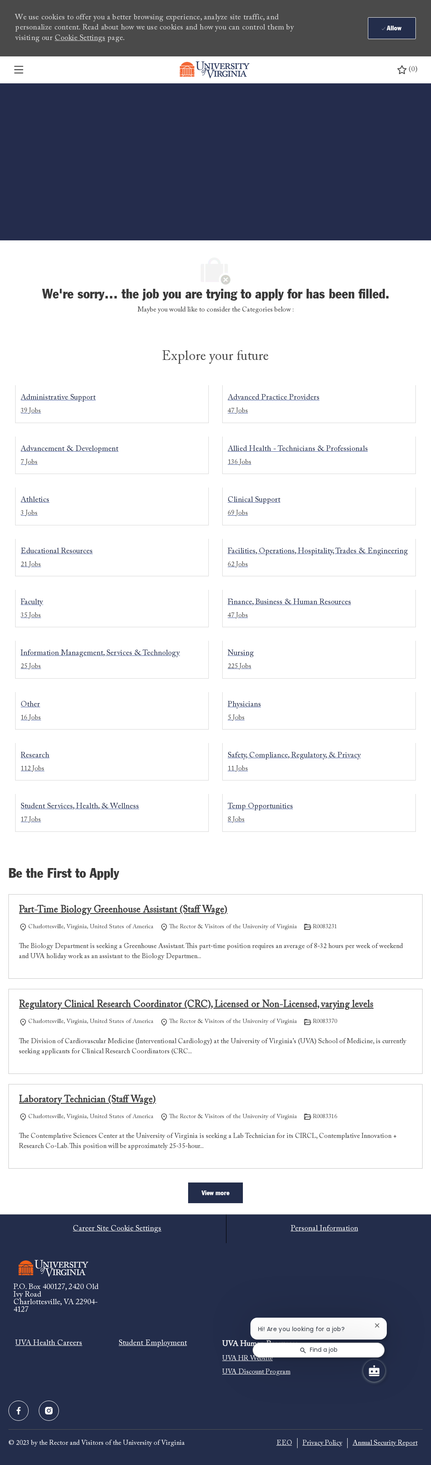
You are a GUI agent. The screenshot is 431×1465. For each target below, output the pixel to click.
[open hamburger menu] (18, 69)
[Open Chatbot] (374, 1371)
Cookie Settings (80, 38)
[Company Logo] (215, 70)
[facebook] (18, 1411)
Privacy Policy (322, 1443)
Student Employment (153, 1343)
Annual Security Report (385, 1443)
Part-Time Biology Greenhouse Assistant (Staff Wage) (123, 910)
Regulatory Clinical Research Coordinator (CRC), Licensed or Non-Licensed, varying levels (196, 1005)
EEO (284, 1443)
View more (215, 1193)
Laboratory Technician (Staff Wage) (87, 1100)
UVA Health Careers (48, 1343)
